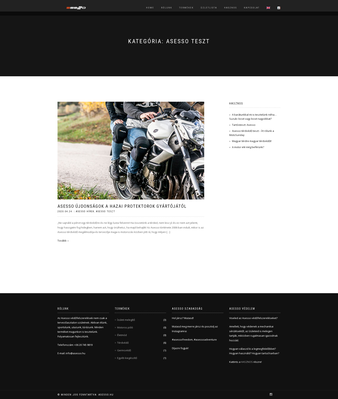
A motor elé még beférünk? (248, 147)
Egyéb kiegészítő (127, 358)
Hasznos (230, 7)
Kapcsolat (252, 7)
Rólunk (166, 7)
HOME (150, 7)
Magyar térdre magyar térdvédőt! (251, 141)
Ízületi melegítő (126, 320)
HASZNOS (247, 362)
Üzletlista (209, 7)
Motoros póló (125, 327)
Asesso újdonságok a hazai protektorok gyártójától (122, 206)
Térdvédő (123, 342)
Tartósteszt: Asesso (243, 125)
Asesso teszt (105, 211)
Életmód (122, 335)
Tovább (62, 240)
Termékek (186, 7)
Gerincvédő (124, 350)
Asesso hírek (85, 211)
